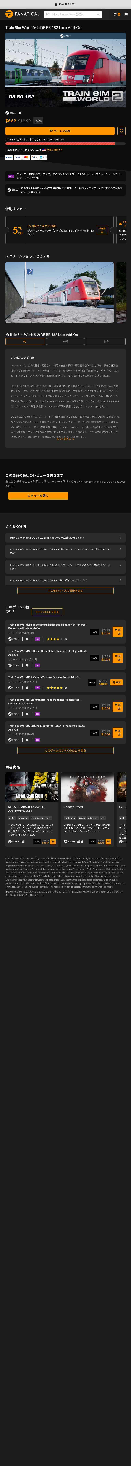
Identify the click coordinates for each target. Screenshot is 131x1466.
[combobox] (76, 14)
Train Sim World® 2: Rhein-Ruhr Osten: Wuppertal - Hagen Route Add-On (48, 652)
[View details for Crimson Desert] (87, 787)
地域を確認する (55, 149)
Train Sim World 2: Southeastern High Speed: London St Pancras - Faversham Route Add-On (47, 626)
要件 (106, 341)
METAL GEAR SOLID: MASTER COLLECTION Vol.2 (26, 809)
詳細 (65, 341)
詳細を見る (34, 191)
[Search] (98, 14)
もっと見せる (64, 438)
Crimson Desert (73, 806)
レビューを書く (38, 496)
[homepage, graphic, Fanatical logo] (22, 14)
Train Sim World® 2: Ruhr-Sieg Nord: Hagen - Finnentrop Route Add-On (46, 727)
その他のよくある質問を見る (65, 590)
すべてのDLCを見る (47, 611)
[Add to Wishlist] (121, 131)
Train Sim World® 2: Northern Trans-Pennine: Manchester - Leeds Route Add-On (44, 701)
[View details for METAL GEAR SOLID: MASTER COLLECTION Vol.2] (31, 787)
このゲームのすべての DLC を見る (65, 750)
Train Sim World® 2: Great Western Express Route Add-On (44, 677)
